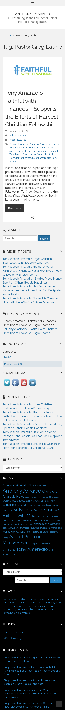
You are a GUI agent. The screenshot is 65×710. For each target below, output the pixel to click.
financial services (25, 524)
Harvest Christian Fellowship (33, 151)
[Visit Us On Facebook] (15, 385)
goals (5, 528)
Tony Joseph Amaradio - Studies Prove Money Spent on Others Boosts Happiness (30, 682)
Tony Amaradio (32, 549)
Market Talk (56, 528)
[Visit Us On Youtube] (24, 385)
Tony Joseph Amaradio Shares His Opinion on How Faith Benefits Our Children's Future (29, 705)
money (6, 531)
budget (21, 500)
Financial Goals (53, 520)
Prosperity (53, 532)
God (11, 527)
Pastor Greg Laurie (25, 154)
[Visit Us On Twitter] (7, 385)
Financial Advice (24, 520)
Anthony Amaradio (19, 135)
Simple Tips (36, 544)
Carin (43, 501)
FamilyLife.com (51, 516)
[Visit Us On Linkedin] (32, 385)
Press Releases (17, 139)
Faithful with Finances (39, 509)
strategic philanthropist (38, 158)
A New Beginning (19, 144)
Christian (8, 504)
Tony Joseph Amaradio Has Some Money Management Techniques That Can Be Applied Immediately (32, 290)
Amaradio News (26, 485)
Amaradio (9, 485)
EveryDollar (8, 510)
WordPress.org (12, 638)
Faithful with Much (36, 147)
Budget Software (32, 501)
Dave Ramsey (34, 505)
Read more (16, 208)
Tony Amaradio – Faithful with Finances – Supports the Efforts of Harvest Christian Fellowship (31, 109)
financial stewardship (47, 523)
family (41, 516)
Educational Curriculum (51, 505)
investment (45, 528)
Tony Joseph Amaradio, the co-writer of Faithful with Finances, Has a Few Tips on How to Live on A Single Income (32, 270)
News (28, 531)
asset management (33, 497)
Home (8, 35)
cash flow (50, 501)
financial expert (39, 520)
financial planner (10, 524)
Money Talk (18, 531)
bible (13, 500)
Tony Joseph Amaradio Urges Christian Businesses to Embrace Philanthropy (32, 659)
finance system (9, 520)
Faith (15, 510)
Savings (6, 537)
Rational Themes (13, 632)
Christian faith (21, 505)
